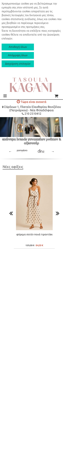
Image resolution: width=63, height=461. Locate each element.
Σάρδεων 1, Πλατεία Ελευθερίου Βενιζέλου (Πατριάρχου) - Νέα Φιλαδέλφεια (32, 108)
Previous (10, 151)
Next (52, 151)
